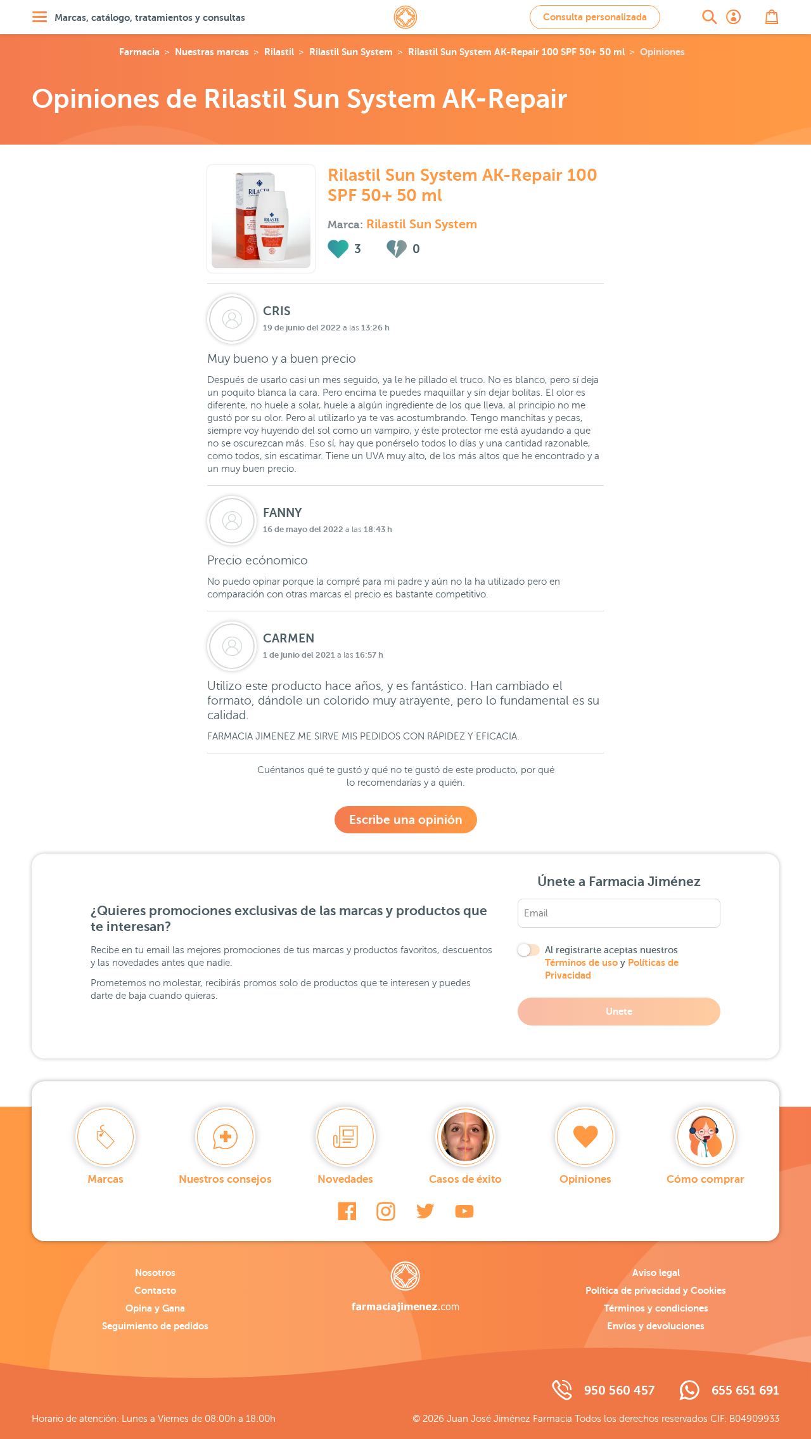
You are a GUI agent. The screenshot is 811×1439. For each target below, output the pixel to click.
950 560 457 (619, 1390)
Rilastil (279, 51)
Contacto (155, 1290)
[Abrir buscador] (709, 17)
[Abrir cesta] (771, 17)
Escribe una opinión (406, 819)
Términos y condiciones (656, 1308)
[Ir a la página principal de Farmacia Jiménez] (405, 17)
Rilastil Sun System (351, 51)
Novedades (345, 1179)
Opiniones (585, 1179)
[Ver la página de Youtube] (464, 1211)
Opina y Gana (155, 1308)
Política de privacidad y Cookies (655, 1290)
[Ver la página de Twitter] (425, 1211)
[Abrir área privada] (733, 17)
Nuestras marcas (212, 51)
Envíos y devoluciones (656, 1325)
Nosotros (155, 1272)
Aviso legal (656, 1272)
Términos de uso (581, 962)
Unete (619, 1011)
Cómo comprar (705, 1179)
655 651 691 (745, 1390)
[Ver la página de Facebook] (347, 1211)
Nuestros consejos (225, 1179)
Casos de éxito (465, 1179)
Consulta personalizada (595, 16)
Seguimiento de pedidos (155, 1325)
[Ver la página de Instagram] (385, 1211)
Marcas (105, 1179)
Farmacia (139, 51)
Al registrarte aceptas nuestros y (612, 962)
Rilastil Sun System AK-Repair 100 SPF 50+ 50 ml (516, 51)
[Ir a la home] (405, 1287)
